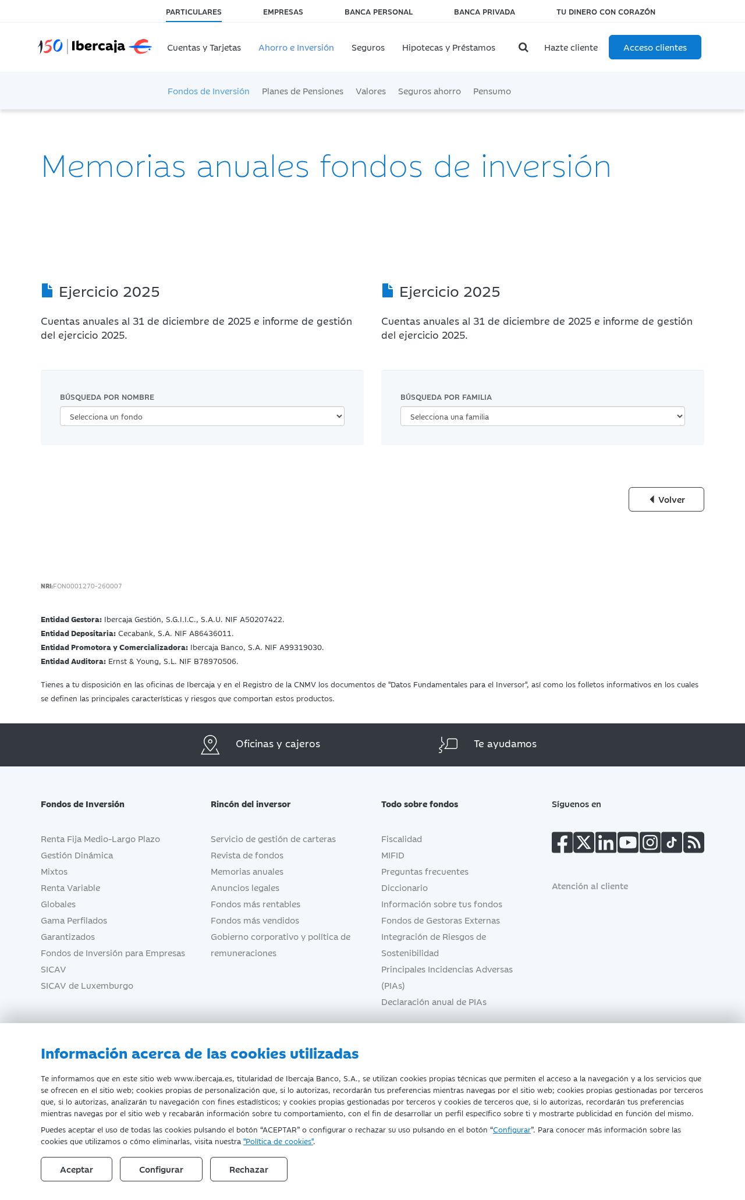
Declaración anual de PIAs (434, 1001)
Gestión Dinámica (77, 854)
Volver (670, 499)
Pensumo (492, 90)
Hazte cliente (571, 47)
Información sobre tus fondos (441, 903)
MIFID (393, 854)
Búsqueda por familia (446, 396)
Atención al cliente (590, 885)
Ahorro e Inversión (296, 47)
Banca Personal (379, 11)
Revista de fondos (247, 854)
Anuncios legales (245, 887)
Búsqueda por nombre (107, 396)
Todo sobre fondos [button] (419, 803)
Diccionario (404, 887)
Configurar (512, 1129)
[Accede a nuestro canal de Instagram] (650, 844)
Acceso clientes (655, 47)
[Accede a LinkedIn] (605, 844)
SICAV (53, 969)
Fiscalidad (401, 838)
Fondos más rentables (255, 903)
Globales (58, 903)
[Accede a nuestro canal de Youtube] (628, 844)
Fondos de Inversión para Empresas (113, 952)
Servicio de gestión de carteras (273, 838)
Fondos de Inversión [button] (83, 803)
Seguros (368, 47)
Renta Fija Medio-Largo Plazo (100, 838)
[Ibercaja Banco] (106, 38)
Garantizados (68, 936)
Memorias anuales (247, 871)
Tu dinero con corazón (605, 11)
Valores (371, 90)
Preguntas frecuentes (425, 871)
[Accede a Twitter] (583, 844)
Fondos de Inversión (209, 90)
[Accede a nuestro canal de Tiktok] (671, 844)
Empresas (283, 11)
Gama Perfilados (74, 920)
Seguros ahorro (429, 90)
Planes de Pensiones (302, 90)
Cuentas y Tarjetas (204, 47)
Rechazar (248, 1169)
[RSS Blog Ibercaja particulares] (693, 844)
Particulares (194, 11)
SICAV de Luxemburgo (87, 985)
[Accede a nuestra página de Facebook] (562, 844)
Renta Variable (70, 887)
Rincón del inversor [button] (251, 803)
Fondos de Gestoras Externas (440, 920)
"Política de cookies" (278, 1140)
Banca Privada (484, 11)
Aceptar (76, 1169)
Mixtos (54, 871)
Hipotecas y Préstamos (448, 47)
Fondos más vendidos (255, 920)
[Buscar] (525, 47)
